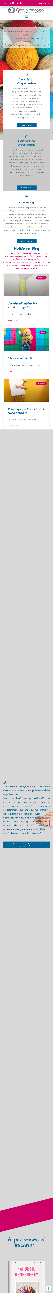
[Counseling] (26, 196)
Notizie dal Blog (26, 248)
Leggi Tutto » (13, 320)
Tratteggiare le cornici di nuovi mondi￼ (26, 411)
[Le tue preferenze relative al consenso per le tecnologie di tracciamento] (48, 1288)
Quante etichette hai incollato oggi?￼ (22, 305)
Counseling (26, 202)
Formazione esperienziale (26, 143)
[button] (26, 17)
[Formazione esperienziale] (26, 136)
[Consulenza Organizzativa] (26, 75)
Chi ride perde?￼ (20, 358)
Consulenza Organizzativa (26, 81)
